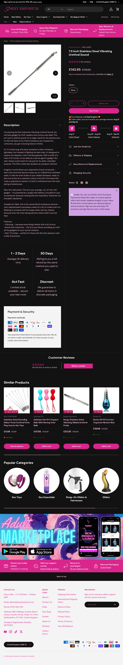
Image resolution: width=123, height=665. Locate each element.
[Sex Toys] (17, 481)
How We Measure (65, 626)
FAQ (91, 2)
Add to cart (103, 103)
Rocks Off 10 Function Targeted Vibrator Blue (104, 421)
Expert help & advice (49, 569)
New (15, 22)
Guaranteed (105, 567)
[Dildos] (106, 481)
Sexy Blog (46, 611)
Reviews (104, 17)
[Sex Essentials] (46, 481)
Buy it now (94, 111)
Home (6, 17)
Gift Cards (115, 17)
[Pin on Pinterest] (86, 182)
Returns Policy (64, 607)
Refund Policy (64, 611)
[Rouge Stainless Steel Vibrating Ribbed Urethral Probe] (76, 400)
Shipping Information (67, 594)
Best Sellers (16, 17)
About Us (46, 621)
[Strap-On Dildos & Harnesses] (76, 481)
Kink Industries (74, 47)
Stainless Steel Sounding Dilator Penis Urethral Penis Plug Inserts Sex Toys (17, 422)
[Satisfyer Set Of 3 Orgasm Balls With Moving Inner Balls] (47, 400)
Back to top (61, 576)
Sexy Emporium (14, 656)
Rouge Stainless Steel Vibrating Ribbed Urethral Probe (75, 422)
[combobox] (74, 9)
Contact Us (47, 602)
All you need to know (79, 569)
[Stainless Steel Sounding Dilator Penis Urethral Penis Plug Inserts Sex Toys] (17, 400)
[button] (117, 9)
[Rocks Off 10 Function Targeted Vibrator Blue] (106, 400)
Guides (45, 616)
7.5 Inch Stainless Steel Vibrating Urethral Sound (24, 41)
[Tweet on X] (77, 182)
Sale (84, 2)
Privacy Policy (64, 616)
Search (45, 597)
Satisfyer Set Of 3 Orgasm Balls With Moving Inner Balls (46, 422)
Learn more (37, 2)
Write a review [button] (78, 366)
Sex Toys (17, 497)
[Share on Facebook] (81, 182)
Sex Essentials (47, 497)
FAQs (44, 607)
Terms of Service (65, 621)
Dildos (106, 497)
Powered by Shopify (27, 656)
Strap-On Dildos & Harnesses (76, 499)
